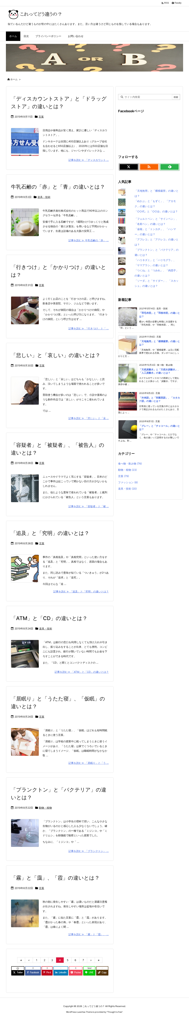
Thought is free (114, 1012)
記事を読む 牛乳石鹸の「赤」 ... (88, 240)
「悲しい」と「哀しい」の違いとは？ (55, 355)
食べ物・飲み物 (130, 463)
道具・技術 (43, 197)
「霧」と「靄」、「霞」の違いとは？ (55, 878)
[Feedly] (169, 167)
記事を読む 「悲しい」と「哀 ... (88, 418)
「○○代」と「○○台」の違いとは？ (156, 211)
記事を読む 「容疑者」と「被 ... (88, 506)
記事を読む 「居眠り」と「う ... (88, 762)
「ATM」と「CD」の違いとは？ (49, 618)
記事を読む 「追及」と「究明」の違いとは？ (81, 591)
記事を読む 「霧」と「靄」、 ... (88, 934)
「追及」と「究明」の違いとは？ (50, 533)
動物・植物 (45, 807)
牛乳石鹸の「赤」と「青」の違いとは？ (58, 187)
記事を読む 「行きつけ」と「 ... (88, 328)
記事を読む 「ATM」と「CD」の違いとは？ (82, 671)
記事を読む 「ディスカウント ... (88, 159)
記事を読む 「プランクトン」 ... (88, 851)
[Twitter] (128, 167)
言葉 (41, 116)
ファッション (128, 482)
